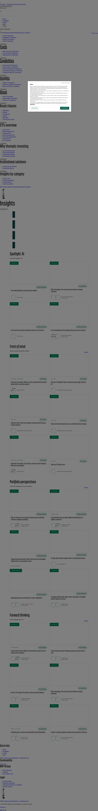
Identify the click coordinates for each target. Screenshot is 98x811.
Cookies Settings (34, 108)
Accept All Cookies (64, 108)
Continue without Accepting (65, 82)
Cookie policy (32, 104)
